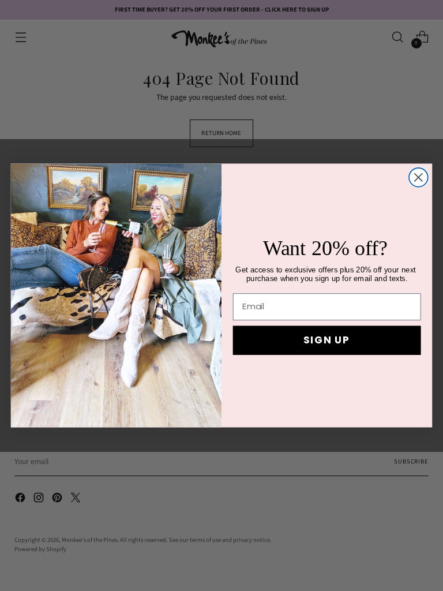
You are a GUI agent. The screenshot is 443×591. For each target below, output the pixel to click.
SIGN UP (326, 340)
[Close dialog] (418, 177)
